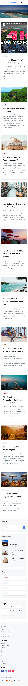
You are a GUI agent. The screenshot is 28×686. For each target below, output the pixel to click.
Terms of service (5, 652)
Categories (6, 572)
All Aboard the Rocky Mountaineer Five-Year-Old (13, 302)
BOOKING (6, 153)
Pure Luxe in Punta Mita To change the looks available (13, 254)
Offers (12, 606)
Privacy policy (4, 649)
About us (3, 643)
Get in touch (4, 663)
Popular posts (7, 537)
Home (2, 16)
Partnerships (4, 659)
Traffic (5, 614)
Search (4, 522)
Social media (11, 610)
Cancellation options (6, 634)
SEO (4, 610)
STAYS (5, 200)
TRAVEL (5, 247)
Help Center (4, 630)
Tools (19, 610)
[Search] (24, 527)
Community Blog (5, 645)
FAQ (2, 661)
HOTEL (5, 56)
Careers (3, 647)
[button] (21, 2)
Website (11, 614)
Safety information (5, 636)
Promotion (19, 606)
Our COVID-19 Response (7, 632)
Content (5, 606)
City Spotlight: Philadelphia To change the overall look (13, 400)
